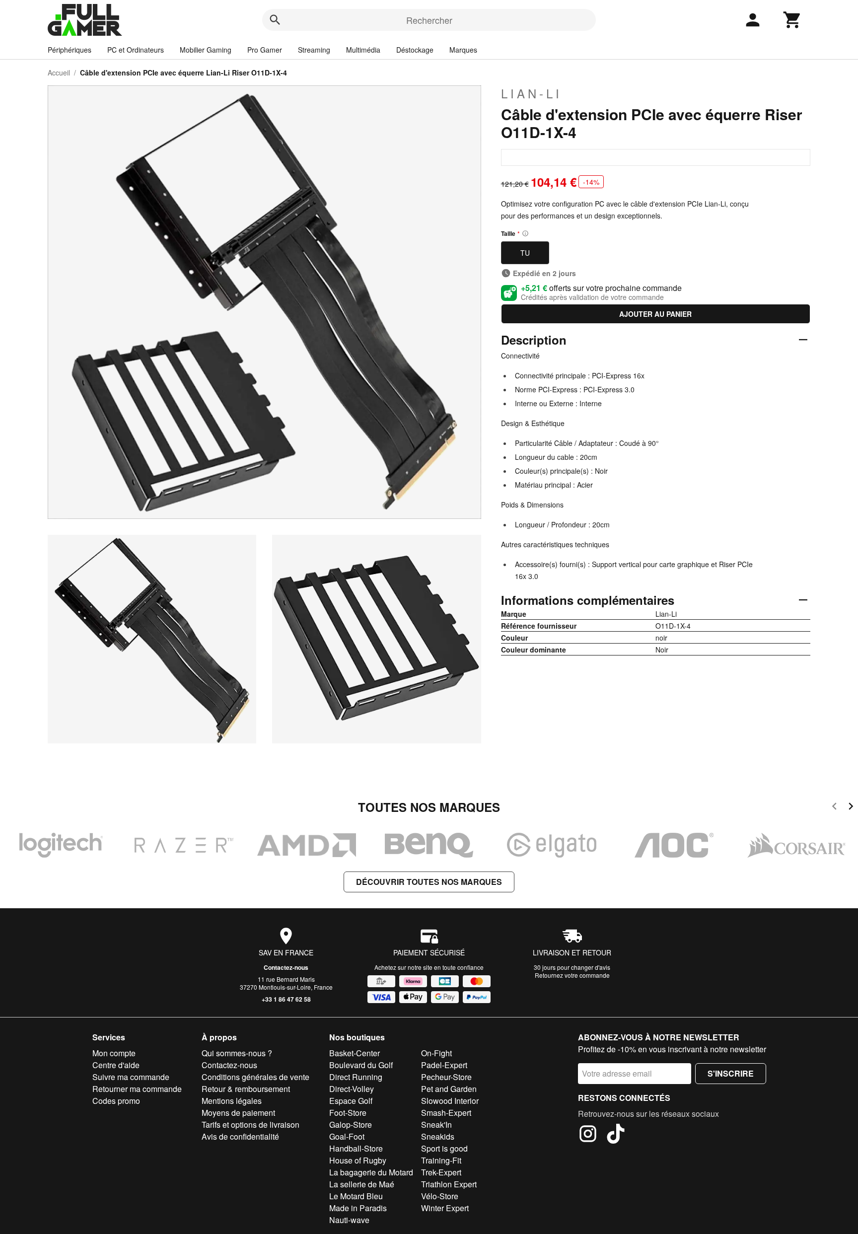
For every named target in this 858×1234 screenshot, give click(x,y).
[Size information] (525, 233)
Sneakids (437, 1136)
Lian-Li (531, 93)
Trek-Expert (441, 1172)
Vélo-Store (439, 1196)
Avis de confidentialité (240, 1136)
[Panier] (792, 20)
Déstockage (414, 50)
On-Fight (436, 1053)
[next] (851, 807)
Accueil (59, 72)
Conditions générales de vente (255, 1077)
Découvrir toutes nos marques (429, 881)
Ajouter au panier (655, 314)
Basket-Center (354, 1053)
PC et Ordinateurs (135, 50)
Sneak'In (436, 1124)
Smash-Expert (446, 1112)
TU (525, 253)
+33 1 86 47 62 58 (286, 999)
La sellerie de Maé (361, 1184)
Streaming (314, 50)
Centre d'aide (116, 1065)
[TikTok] (616, 1135)
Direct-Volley (351, 1088)
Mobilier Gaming (205, 50)
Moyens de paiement (238, 1112)
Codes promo (116, 1100)
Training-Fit (441, 1160)
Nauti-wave (349, 1220)
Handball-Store (356, 1148)
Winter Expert (445, 1208)
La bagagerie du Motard (371, 1172)
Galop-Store (350, 1124)
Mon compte (114, 1053)
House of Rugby (357, 1160)
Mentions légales (232, 1100)
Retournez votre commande (572, 975)
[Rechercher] (275, 20)
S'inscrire (731, 1073)
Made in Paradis (358, 1208)
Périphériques (69, 50)
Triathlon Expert (449, 1184)
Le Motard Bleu (356, 1196)
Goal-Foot (346, 1136)
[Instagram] (588, 1135)
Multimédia (363, 50)
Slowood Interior (450, 1100)
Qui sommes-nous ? (237, 1053)
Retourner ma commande (137, 1088)
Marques (463, 50)
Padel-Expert (444, 1065)
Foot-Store (347, 1112)
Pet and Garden (449, 1088)
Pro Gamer (264, 50)
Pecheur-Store (446, 1077)
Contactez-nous (286, 967)
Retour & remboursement (246, 1088)
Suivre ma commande (130, 1077)
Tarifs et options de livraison (250, 1124)
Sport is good (444, 1148)
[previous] (834, 807)
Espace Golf (350, 1100)
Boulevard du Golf (361, 1065)
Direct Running (355, 1077)
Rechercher (429, 19)
